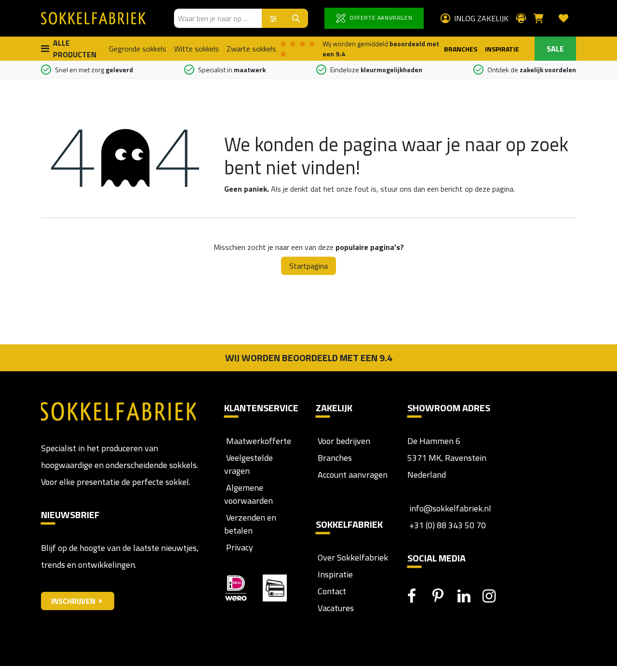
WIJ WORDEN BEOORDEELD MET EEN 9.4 (308, 357)
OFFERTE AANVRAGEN (380, 17)
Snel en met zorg (94, 70)
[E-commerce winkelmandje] (542, 18)
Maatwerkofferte (258, 440)
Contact (331, 591)
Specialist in (232, 70)
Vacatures (335, 607)
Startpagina (308, 266)
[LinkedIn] (469, 596)
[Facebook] (418, 596)
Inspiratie (335, 574)
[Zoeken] (296, 18)
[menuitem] (137, 48)
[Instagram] (494, 596)
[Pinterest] (444, 596)
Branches (334, 457)
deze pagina (494, 189)
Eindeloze (376, 70)
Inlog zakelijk (481, 18)
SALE (555, 48)
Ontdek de (531, 70)
